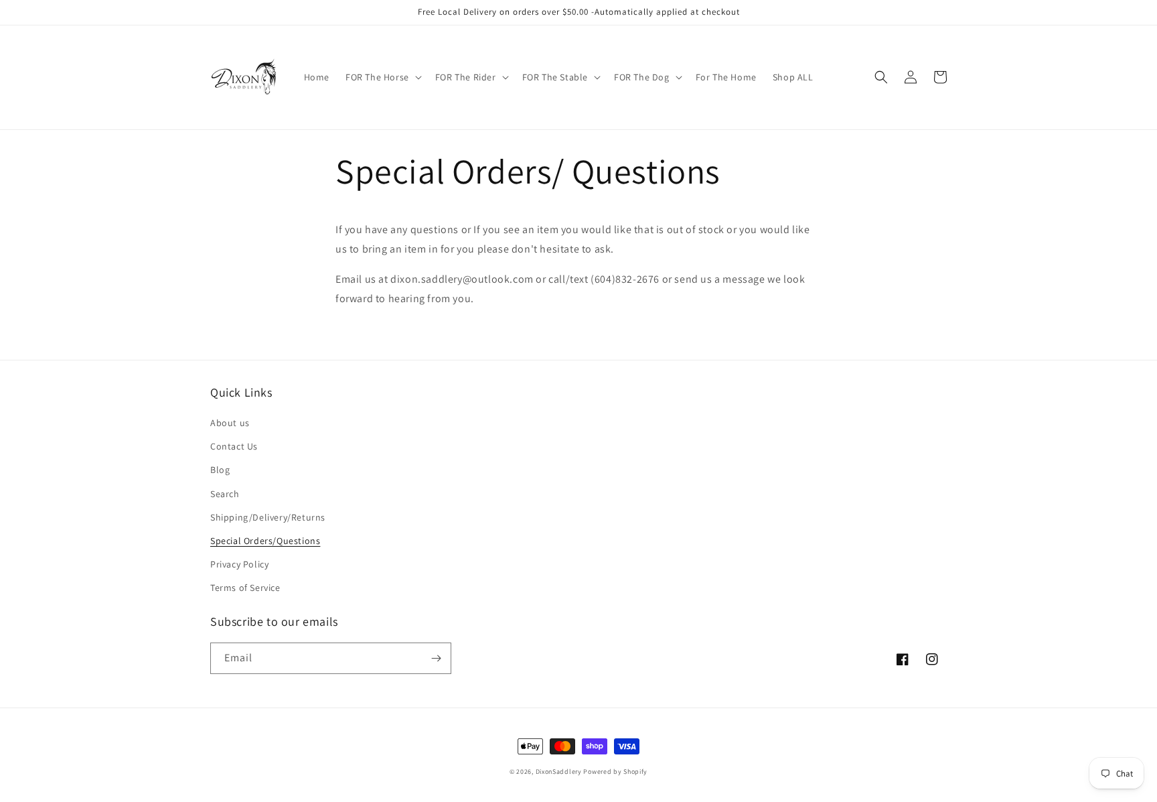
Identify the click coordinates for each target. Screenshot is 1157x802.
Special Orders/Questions (265, 541)
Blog (220, 470)
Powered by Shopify (615, 771)
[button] (382, 77)
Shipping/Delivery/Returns (267, 517)
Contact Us (234, 446)
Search (225, 494)
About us (230, 423)
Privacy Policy (239, 564)
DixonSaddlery (559, 771)
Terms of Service (245, 588)
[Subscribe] (436, 658)
